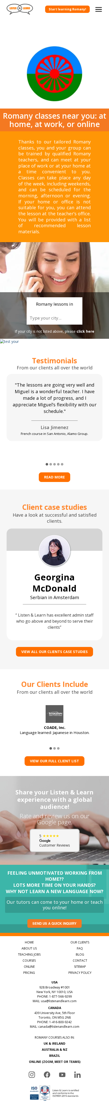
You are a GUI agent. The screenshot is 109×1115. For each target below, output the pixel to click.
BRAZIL (54, 1056)
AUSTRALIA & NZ (54, 1049)
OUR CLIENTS (79, 942)
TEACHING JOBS (29, 954)
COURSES (29, 960)
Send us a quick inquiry (54, 923)
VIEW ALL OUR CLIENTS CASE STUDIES (54, 651)
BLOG (80, 954)
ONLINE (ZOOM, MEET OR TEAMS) (54, 1062)
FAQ (80, 948)
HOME (29, 942)
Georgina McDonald (54, 583)
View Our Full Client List (54, 761)
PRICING (29, 973)
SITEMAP (80, 966)
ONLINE (29, 966)
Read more (54, 477)
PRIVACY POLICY (80, 973)
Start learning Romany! (67, 9)
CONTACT (80, 960)
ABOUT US (29, 948)
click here (85, 331)
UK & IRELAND (54, 1043)
